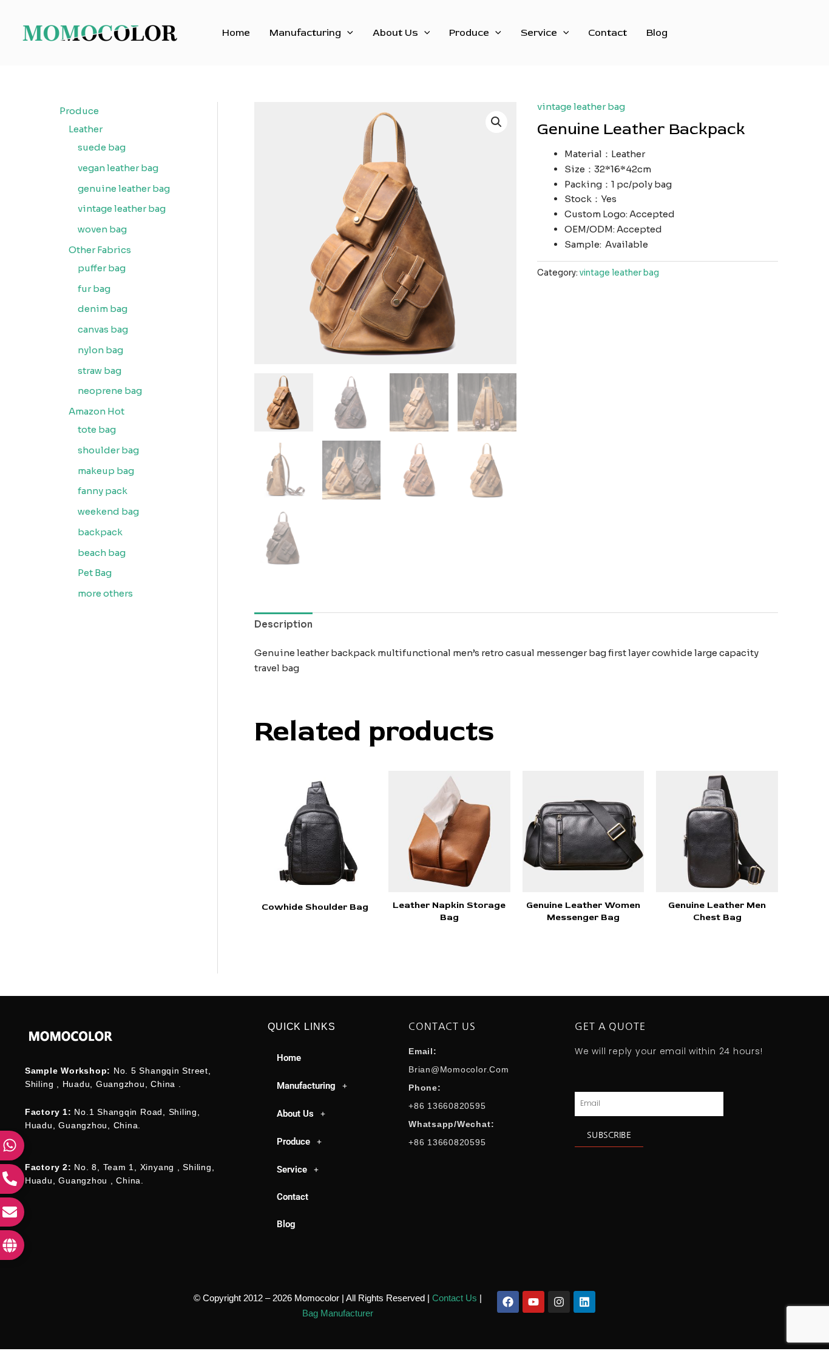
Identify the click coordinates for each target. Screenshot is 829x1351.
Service (539, 33)
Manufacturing (305, 33)
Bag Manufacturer (337, 1313)
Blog (657, 33)
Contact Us (454, 1298)
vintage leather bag (581, 106)
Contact (607, 33)
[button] (347, 33)
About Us (395, 33)
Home (236, 33)
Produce (469, 33)
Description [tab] (283, 624)
